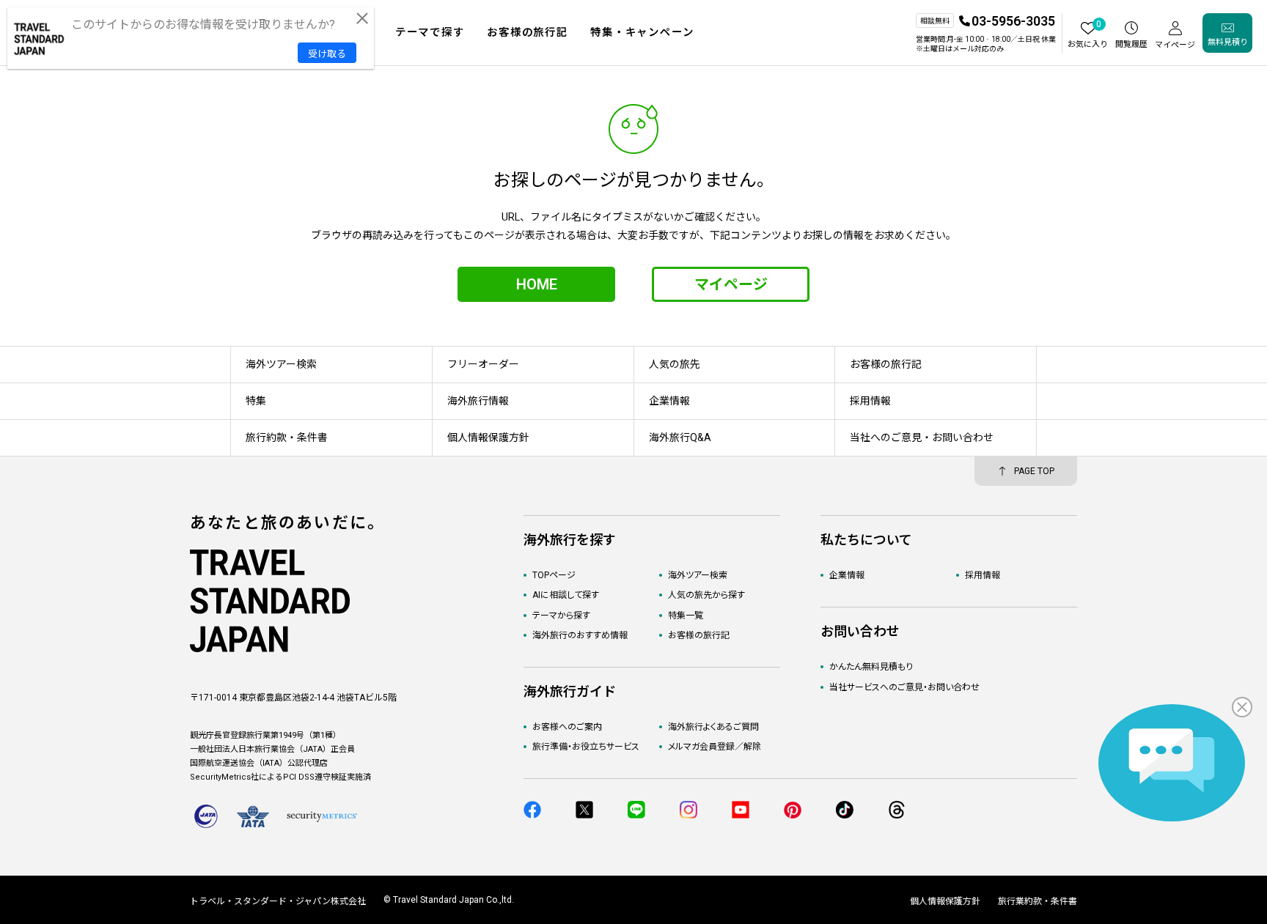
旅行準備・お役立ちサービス (585, 747)
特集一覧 (685, 615)
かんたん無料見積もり (871, 667)
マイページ (731, 284)
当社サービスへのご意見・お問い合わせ (904, 687)
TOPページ (554, 575)
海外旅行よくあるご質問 (713, 727)
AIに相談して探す (565, 595)
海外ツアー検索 (697, 575)
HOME (536, 284)
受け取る (327, 53)
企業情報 (846, 575)
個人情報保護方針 (945, 901)
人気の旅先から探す (706, 595)
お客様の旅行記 (699, 635)
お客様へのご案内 (567, 727)
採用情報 (982, 575)
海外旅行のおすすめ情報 (580, 635)
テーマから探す (561, 615)
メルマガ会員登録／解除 (714, 747)
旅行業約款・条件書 (1037, 901)
